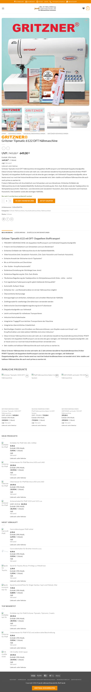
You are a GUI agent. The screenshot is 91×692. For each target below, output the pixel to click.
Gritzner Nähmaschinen (57, 133)
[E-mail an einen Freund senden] (12, 219)
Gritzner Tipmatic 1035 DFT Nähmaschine (11, 412)
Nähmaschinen (14, 133)
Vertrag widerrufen (44, 688)
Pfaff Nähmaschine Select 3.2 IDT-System (43, 412)
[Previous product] (8, 148)
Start (4, 133)
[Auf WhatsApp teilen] (4, 219)
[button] (3, 8)
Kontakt (13, 679)
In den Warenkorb (24, 201)
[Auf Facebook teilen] (8, 219)
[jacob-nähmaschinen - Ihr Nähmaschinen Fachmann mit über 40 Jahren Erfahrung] (45, 8)
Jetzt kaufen (46, 201)
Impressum (22, 679)
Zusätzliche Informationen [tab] (38, 232)
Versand (8, 163)
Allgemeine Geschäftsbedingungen (41, 679)
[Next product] (3, 148)
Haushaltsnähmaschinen (34, 133)
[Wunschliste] (83, 8)
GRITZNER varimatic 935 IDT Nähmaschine (72, 412)
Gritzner (9, 214)
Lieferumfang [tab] (19, 232)
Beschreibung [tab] (7, 232)
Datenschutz (76, 679)
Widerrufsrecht (63, 679)
